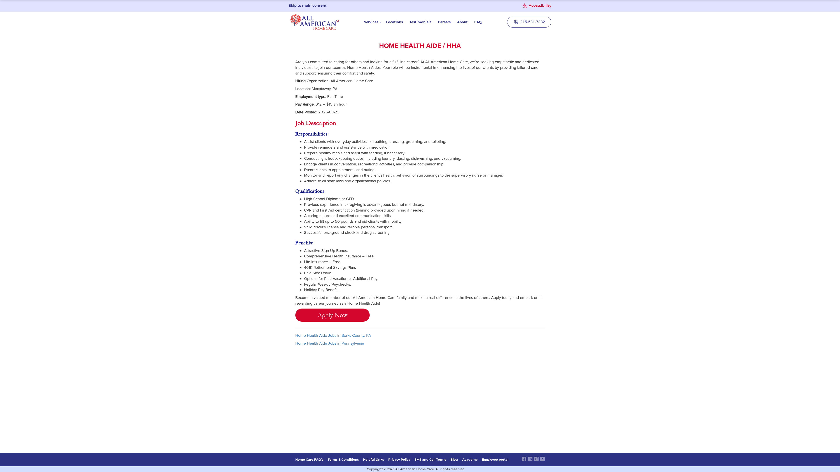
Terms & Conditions (343, 460)
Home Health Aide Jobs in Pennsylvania (329, 343)
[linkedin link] (530, 459)
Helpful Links (373, 460)
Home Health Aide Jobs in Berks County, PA (333, 335)
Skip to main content (308, 5)
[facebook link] (524, 459)
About (462, 22)
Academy (470, 460)
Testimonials (420, 22)
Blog (454, 460)
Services (371, 22)
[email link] (542, 459)
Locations (394, 22)
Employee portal (495, 460)
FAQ (478, 22)
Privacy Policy (399, 460)
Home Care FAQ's (309, 460)
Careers (444, 22)
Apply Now (332, 315)
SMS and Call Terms (430, 460)
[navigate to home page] (315, 22)
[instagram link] (536, 459)
